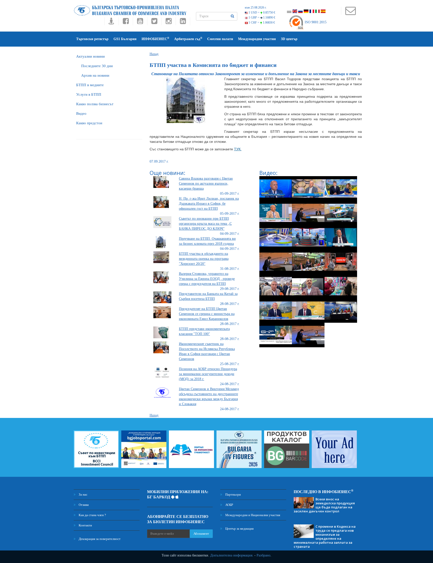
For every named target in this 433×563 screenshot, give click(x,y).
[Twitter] (154, 22)
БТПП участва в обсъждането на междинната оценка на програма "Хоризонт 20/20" (204, 259)
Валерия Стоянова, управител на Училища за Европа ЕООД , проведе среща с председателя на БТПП (207, 279)
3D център (289, 39)
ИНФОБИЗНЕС (155, 39)
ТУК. (238, 149)
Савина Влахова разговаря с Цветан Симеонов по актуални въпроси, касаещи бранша (206, 183)
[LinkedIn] (183, 22)
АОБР (229, 505)
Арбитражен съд (188, 39)
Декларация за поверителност (99, 539)
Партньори (233, 494)
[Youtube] (140, 22)
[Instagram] (168, 22)
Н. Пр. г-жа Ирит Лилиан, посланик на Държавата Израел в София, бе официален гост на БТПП (209, 203)
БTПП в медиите (90, 85)
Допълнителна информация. (231, 555)
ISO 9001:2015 (315, 22)
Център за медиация (239, 528)
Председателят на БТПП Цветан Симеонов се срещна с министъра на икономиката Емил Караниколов (207, 314)
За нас (82, 494)
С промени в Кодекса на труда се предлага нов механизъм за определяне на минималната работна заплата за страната (325, 536)
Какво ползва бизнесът (95, 104)
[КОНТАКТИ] (350, 13)
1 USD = (261, 12)
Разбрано (263, 555)
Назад (154, 54)
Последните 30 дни (97, 66)
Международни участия (257, 39)
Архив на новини (95, 75)
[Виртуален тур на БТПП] (111, 22)
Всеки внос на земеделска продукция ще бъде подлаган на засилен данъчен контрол (324, 505)
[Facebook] (126, 22)
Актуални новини (90, 56)
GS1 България (125, 39)
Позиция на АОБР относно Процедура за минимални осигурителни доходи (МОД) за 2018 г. (208, 374)
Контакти (85, 525)
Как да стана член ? (92, 515)
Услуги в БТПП (88, 94)
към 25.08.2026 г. (256, 7)
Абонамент (201, 533)
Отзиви (83, 505)
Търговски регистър (92, 39)
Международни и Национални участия (252, 515)
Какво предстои (89, 123)
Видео (81, 113)
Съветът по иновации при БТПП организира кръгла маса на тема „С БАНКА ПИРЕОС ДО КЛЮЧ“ (205, 224)
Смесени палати (220, 39)
